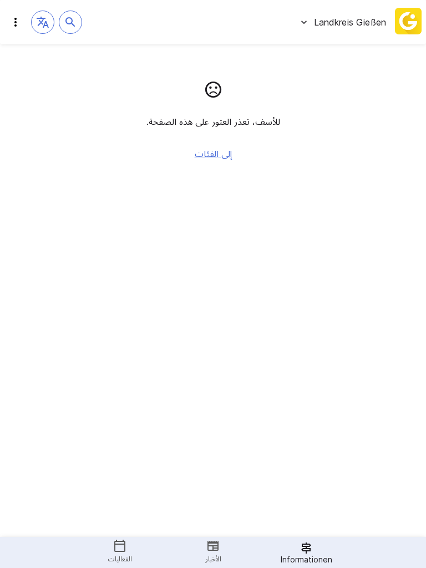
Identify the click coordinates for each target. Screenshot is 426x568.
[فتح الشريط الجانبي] (15, 22)
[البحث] (70, 22)
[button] (42, 22)
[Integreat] (408, 22)
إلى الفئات (213, 153)
